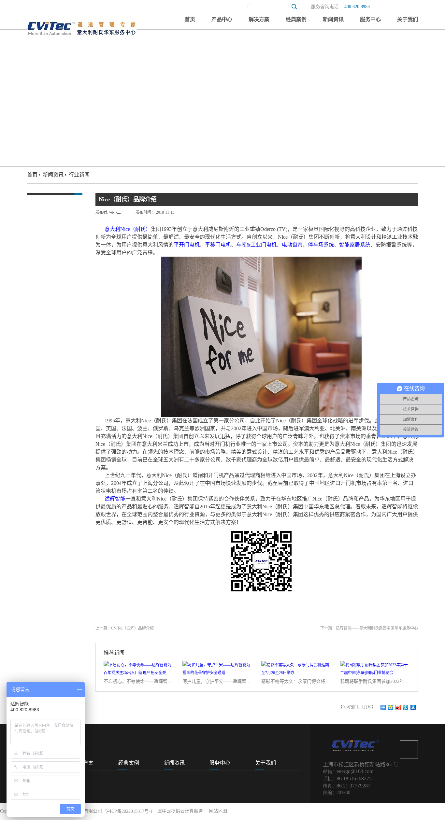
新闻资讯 (53, 174)
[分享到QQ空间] (391, 707)
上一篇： (124, 628)
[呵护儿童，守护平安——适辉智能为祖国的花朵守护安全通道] (217, 665)
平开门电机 (187, 244)
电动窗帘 (292, 244)
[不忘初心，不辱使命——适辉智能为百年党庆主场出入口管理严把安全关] (139, 665)
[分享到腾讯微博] (406, 707)
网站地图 (216, 811)
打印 (368, 707)
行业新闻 (79, 174)
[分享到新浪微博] (398, 707)
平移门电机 (218, 244)
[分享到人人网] (413, 707)
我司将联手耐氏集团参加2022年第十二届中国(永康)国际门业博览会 (375, 681)
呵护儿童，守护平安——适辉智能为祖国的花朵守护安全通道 (217, 681)
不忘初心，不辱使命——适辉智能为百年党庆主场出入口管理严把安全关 (139, 681)
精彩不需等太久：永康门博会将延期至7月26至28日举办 (296, 681)
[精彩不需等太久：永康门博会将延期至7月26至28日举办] (296, 665)
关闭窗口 (350, 707)
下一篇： (369, 628)
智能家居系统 (354, 244)
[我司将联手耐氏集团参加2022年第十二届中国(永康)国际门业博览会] (375, 665)
